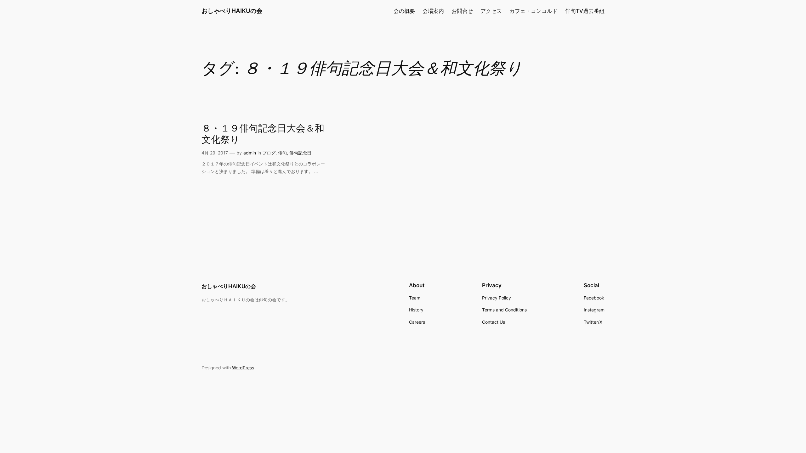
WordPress (243, 367)
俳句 (282, 152)
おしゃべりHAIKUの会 (232, 10)
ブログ (268, 152)
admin (249, 152)
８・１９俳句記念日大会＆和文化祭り (263, 134)
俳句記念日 (300, 152)
